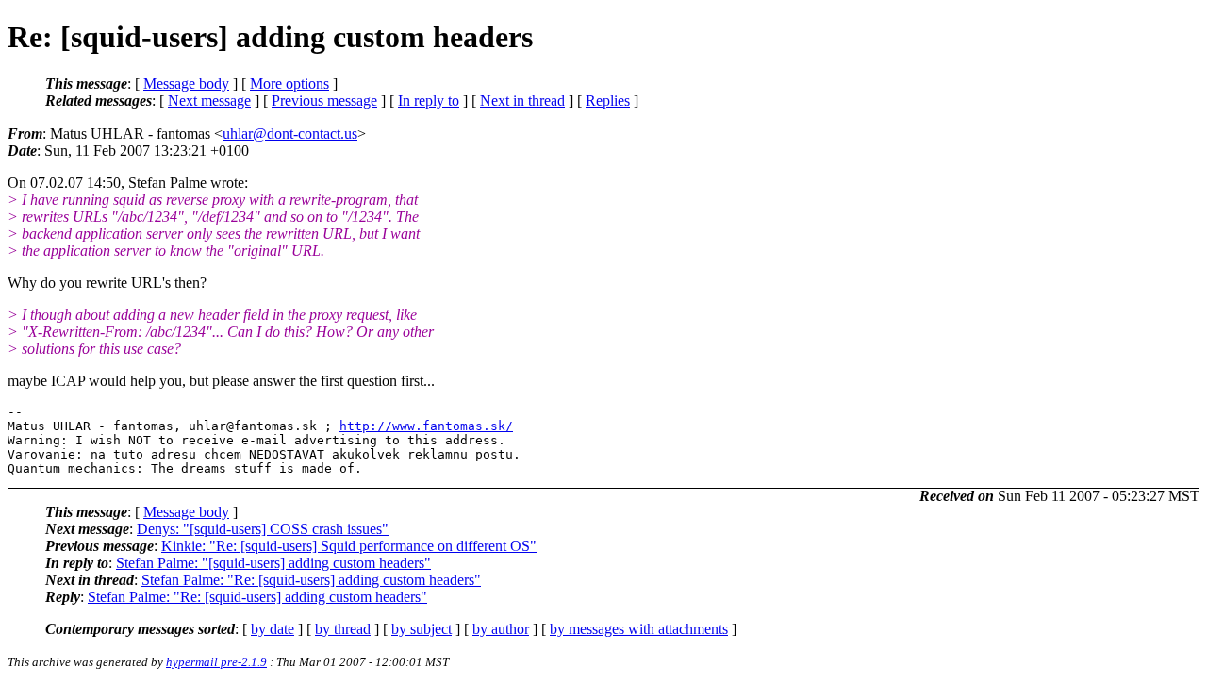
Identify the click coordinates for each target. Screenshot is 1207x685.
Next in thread (522, 100)
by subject (421, 629)
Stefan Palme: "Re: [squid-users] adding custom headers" (311, 580)
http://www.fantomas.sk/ (426, 426)
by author (500, 629)
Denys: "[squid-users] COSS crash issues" (263, 529)
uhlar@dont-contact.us (290, 133)
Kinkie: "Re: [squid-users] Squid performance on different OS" (349, 546)
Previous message (324, 100)
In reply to (428, 100)
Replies (608, 100)
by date (272, 629)
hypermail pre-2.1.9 (216, 662)
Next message (209, 100)
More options (289, 83)
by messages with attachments (639, 629)
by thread (343, 629)
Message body (186, 83)
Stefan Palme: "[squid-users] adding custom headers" (273, 563)
